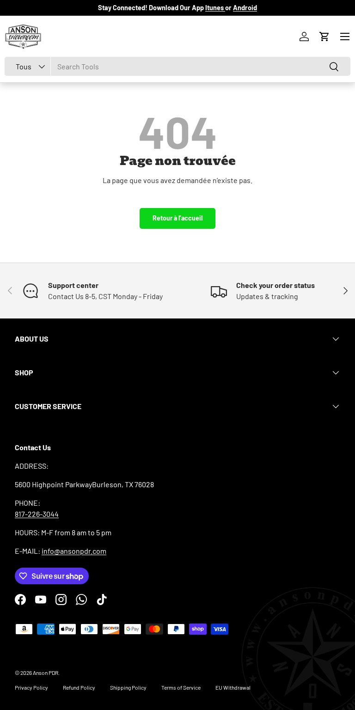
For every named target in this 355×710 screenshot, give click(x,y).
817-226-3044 (37, 513)
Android (245, 8)
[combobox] (177, 66)
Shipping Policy (128, 687)
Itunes (215, 8)
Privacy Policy (31, 687)
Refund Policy (79, 687)
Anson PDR (45, 672)
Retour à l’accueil (177, 218)
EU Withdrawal (233, 687)
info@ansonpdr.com (74, 550)
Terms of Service (181, 687)
